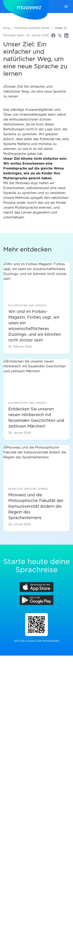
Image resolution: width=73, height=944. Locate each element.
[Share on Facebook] (53, 35)
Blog (6, 28)
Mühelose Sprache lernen (32, 28)
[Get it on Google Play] (37, 600)
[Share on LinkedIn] (66, 35)
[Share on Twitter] (60, 35)
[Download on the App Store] (37, 587)
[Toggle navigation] (66, 6)
